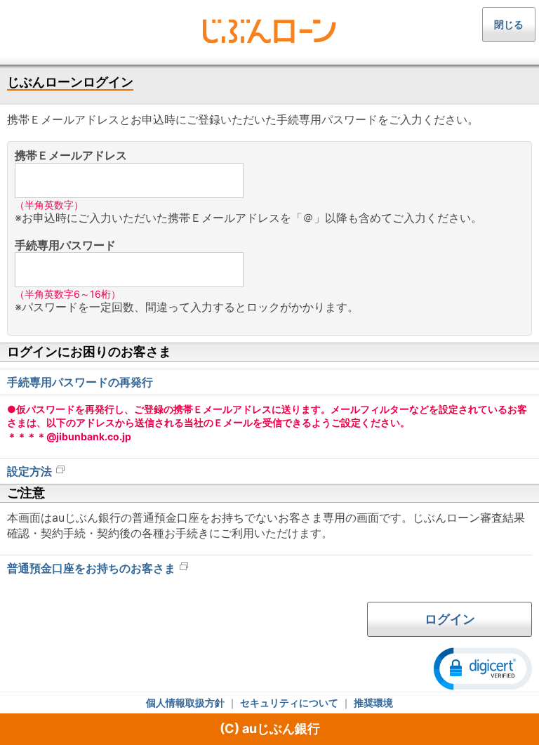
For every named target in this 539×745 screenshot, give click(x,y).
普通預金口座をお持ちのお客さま (91, 568)
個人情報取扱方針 (185, 702)
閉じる (509, 24)
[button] (483, 668)
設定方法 (29, 471)
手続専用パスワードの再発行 (80, 382)
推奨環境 (373, 702)
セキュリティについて (289, 702)
